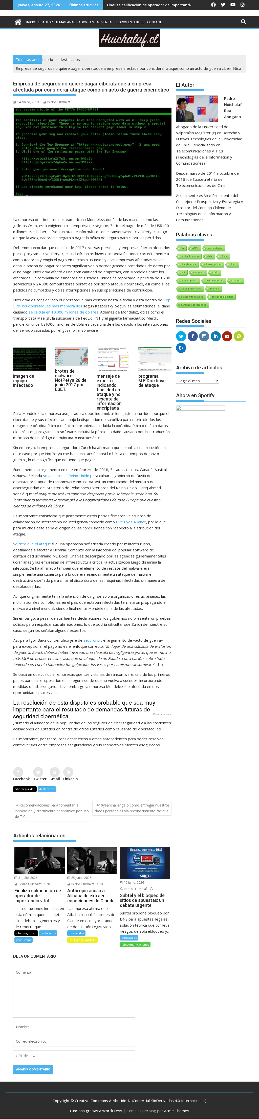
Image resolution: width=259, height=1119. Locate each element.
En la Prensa (101, 22)
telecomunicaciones (135, 944)
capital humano (190, 256)
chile (209, 256)
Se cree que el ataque (32, 543)
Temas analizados (71, 22)
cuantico (236, 280)
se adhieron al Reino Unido (66, 475)
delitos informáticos (192, 296)
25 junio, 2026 (81, 878)
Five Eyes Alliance (131, 521)
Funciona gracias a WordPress (96, 1110)
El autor (45, 22)
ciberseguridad (25, 789)
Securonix (91, 640)
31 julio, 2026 (27, 878)
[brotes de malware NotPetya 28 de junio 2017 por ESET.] (71, 365)
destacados (46, 789)
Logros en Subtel (129, 22)
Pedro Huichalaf (58, 102)
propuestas (23, 940)
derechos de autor (222, 296)
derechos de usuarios (193, 304)
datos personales (191, 288)
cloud (233, 264)
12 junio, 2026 (133, 882)
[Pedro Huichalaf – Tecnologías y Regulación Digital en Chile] (18, 21)
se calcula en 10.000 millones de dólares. (64, 312)
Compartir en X (162, 714)
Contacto (155, 22)
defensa (214, 288)
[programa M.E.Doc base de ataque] (154, 370)
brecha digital (214, 248)
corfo (215, 272)
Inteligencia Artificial (82, 940)
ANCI (195, 248)
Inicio (30, 22)
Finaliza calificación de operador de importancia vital (125, 5)
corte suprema (189, 280)
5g (182, 248)
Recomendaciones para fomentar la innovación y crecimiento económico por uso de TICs (52, 811)
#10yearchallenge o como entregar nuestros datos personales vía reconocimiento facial (132, 808)
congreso (198, 272)
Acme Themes (176, 1110)
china (224, 256)
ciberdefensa (188, 264)
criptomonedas (214, 280)
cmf (183, 272)
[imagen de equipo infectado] (29, 370)
